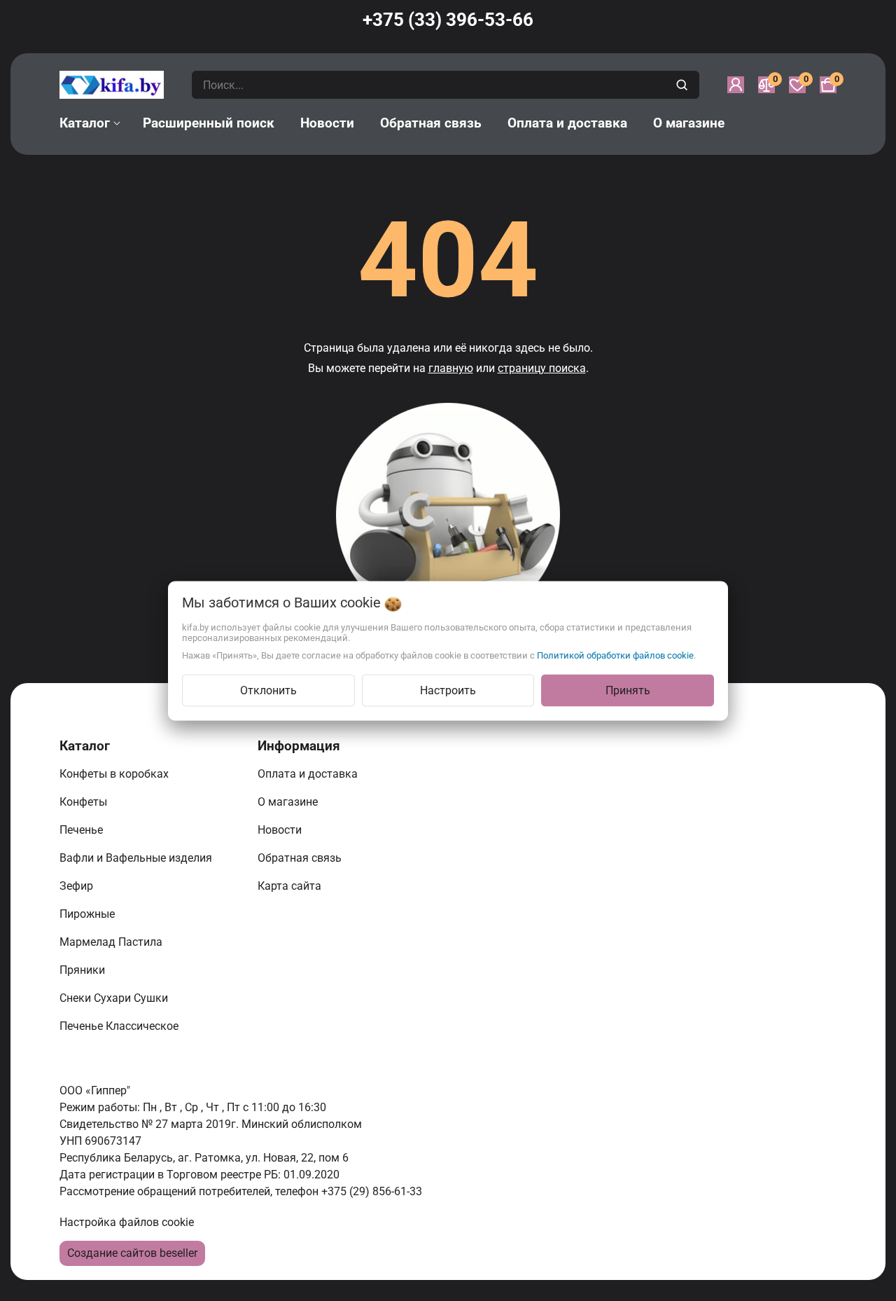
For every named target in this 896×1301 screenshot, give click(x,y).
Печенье (82, 830)
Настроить (448, 689)
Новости (281, 830)
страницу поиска (542, 368)
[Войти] (735, 84)
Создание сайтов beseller (132, 1253)
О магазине (289, 801)
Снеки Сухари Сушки (115, 998)
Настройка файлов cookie (126, 1222)
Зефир (77, 886)
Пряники (83, 970)
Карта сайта (291, 886)
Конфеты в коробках (115, 773)
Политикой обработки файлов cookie (615, 654)
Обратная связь (301, 858)
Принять (628, 689)
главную (450, 368)
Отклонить (268, 689)
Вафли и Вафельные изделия (137, 858)
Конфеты (86, 801)
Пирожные (88, 914)
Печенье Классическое (120, 1026)
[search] (683, 85)
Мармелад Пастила (112, 942)
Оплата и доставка (309, 773)
